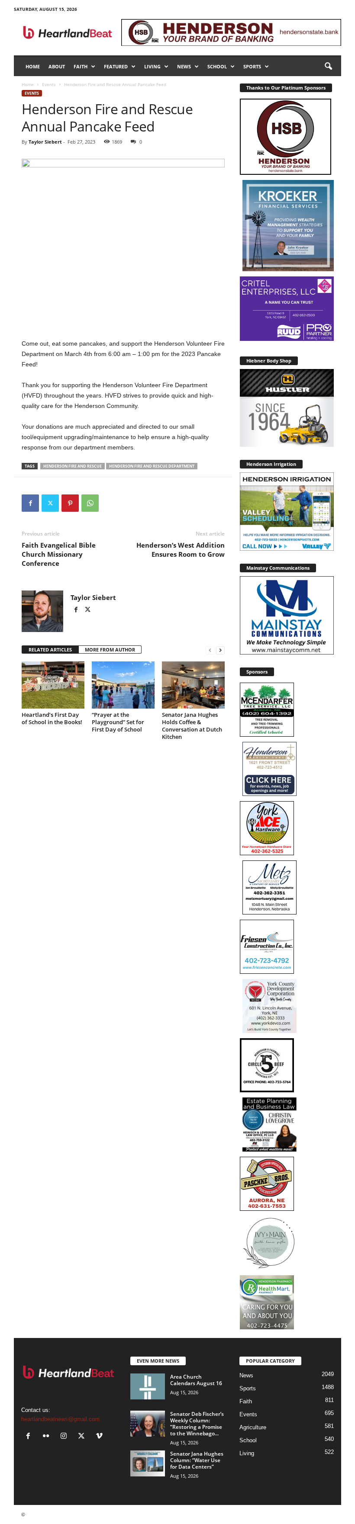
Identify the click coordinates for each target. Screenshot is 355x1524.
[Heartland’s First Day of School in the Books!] (53, 684)
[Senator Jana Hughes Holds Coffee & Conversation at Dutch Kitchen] (193, 684)
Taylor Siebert (45, 141)
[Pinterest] (70, 503)
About (56, 66)
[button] (328, 66)
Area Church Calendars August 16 (196, 1380)
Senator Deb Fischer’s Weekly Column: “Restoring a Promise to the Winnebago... (197, 1423)
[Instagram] (65, 1437)
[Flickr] (48, 1437)
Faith (80, 66)
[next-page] (220, 650)
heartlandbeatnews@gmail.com (60, 1419)
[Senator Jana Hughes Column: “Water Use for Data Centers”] (147, 1463)
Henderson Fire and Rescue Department (151, 466)
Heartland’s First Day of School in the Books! (52, 718)
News (184, 66)
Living (152, 66)
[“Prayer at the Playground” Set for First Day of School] (123, 684)
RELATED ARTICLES (50, 649)
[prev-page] (210, 650)
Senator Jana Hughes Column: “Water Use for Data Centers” (196, 1460)
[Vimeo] (100, 1437)
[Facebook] (30, 503)
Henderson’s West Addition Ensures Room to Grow (180, 549)
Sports (252, 66)
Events (49, 84)
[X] (50, 503)
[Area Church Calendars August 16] (147, 1386)
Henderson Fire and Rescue (72, 466)
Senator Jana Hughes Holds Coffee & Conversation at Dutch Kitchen (192, 726)
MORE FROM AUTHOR (110, 649)
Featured (116, 66)
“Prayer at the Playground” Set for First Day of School (118, 722)
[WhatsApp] (90, 503)
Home (33, 66)
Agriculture (252, 1427)
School (217, 66)
